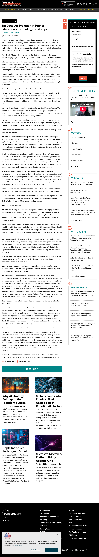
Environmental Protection (49, 516)
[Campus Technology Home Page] (11, 4)
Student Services (76, 161)
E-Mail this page (9, 361)
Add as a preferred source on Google (68, 4)
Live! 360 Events (75, 516)
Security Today (45, 529)
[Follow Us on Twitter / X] (81, 4)
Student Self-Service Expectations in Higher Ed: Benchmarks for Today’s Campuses (82, 238)
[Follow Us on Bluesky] (84, 4)
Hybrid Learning (27, 9)
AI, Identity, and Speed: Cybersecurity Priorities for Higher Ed (82, 97)
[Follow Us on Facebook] (87, 4)
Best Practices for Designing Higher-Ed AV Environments (80, 314)
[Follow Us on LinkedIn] (78, 4)
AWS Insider (44, 513)
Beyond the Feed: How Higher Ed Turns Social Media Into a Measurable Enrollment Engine (82, 293)
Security (72, 9)
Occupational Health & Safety (51, 523)
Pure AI (71, 523)
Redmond (43, 526)
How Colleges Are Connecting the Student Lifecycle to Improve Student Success (82, 326)
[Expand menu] (96, 4)
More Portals (75, 167)
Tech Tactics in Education (78, 532)
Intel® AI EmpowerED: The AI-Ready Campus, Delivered (80, 304)
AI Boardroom (45, 510)
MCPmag (43, 519)
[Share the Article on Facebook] (65, 20)
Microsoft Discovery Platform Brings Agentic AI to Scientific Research (49, 459)
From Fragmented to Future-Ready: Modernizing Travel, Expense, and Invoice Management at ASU (80, 201)
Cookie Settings (35, 550)
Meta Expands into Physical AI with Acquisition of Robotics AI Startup (49, 401)
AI (18, 9)
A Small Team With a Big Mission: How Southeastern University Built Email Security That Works (82, 212)
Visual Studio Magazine (77, 538)
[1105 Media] (11, 531)
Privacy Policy (87, 54)
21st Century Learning (9, 21)
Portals (75, 133)
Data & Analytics (76, 149)
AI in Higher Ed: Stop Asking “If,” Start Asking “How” (81, 259)
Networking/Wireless (42, 9)
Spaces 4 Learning (75, 529)
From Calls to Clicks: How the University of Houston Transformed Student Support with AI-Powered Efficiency (81, 249)
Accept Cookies (51, 550)
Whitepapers (78, 231)
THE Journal (73, 535)
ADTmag (72, 510)
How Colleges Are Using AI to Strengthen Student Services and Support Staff (82, 338)
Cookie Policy (18, 545)
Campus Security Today (77, 513)
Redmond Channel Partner (78, 526)
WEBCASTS (76, 178)
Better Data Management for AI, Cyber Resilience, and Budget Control (82, 268)
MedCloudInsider (75, 519)
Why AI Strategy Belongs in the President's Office (14, 399)
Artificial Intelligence (77, 137)
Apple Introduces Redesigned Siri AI (15, 449)
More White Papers (77, 276)
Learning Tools (75, 155)
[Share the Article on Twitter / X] (65, 28)
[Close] (58, 534)
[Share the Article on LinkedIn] (65, 24)
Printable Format (24, 361)
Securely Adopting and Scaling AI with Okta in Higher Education (82, 183)
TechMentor (44, 532)
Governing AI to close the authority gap (79, 191)
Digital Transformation (59, 9)
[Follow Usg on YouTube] (90, 4)
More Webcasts (76, 220)
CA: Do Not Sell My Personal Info (76, 550)
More (72, 122)
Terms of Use (61, 550)
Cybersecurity (75, 143)
